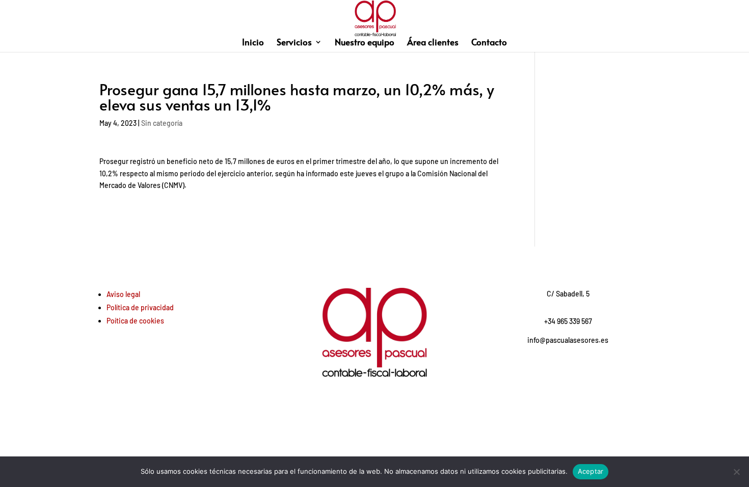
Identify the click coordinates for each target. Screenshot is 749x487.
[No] (736, 472)
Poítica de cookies (135, 320)
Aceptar (591, 471)
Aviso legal (123, 294)
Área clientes (433, 43)
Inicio (253, 43)
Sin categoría (161, 123)
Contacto (489, 43)
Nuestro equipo (364, 43)
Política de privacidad (140, 307)
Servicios (294, 43)
